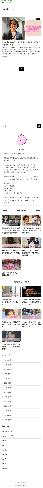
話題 (5, 468)
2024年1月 (8, 420)
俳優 (5, 450)
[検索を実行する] (39, 126)
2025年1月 (8, 365)
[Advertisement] (21, 99)
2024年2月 (8, 415)
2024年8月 (8, 388)
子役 (5, 459)
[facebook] (19, 482)
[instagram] (24, 482)
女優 (5, 454)
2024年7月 (8, 392)
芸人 (5, 464)
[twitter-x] (21, 482)
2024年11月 (8, 374)
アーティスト (9, 431)
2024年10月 (8, 378)
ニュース (7, 445)
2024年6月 (8, 397)
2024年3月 (8, 411)
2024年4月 (8, 406)
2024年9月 (8, 383)
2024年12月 (8, 369)
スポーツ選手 (9, 436)
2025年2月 (8, 360)
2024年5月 (8, 401)
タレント (7, 441)
